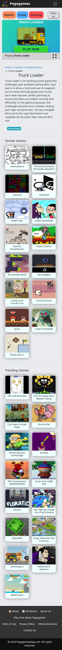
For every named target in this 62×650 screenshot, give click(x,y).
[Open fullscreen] (54, 56)
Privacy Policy (27, 624)
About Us (45, 611)
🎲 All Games (29, 611)
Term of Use (9, 624)
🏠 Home (13, 611)
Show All (53, 15)
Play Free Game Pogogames (30, 617)
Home (8, 67)
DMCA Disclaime (47, 624)
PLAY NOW (31, 49)
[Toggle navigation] (55, 4)
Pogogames (20, 3)
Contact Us (30, 630)
